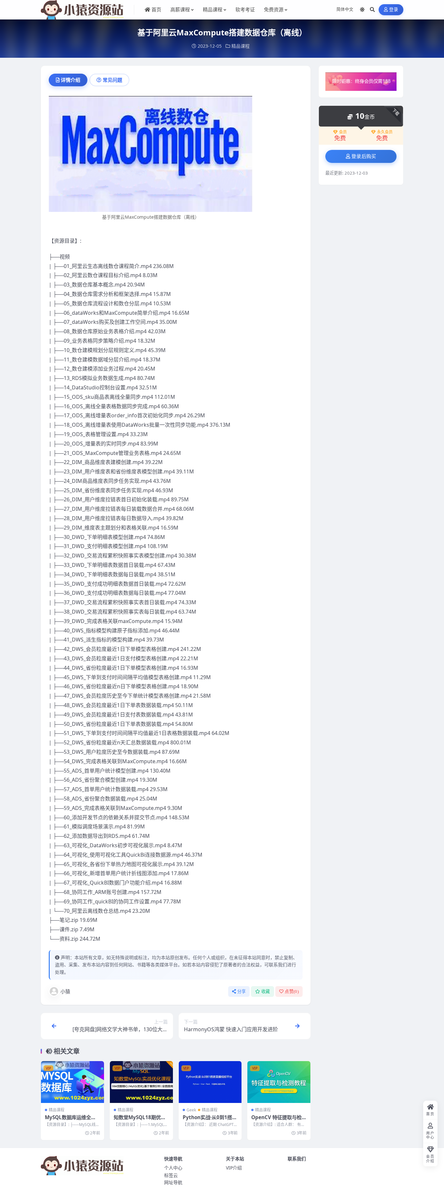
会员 (343, 132)
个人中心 (173, 1168)
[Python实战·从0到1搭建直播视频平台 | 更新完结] (210, 1082)
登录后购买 (363, 156)
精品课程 (240, 46)
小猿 (65, 991)
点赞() (292, 991)
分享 (241, 991)
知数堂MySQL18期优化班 (140, 1120)
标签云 (171, 1175)
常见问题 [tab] (112, 80)
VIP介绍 (234, 1168)
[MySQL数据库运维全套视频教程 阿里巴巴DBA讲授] (72, 1082)
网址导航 (173, 1182)
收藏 (265, 991)
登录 (393, 9)
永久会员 (385, 132)
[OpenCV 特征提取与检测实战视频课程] (278, 1082)
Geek (191, 1110)
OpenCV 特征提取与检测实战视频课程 (276, 1120)
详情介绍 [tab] (70, 80)
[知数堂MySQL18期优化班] (141, 1082)
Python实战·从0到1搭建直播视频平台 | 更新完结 (210, 1120)
